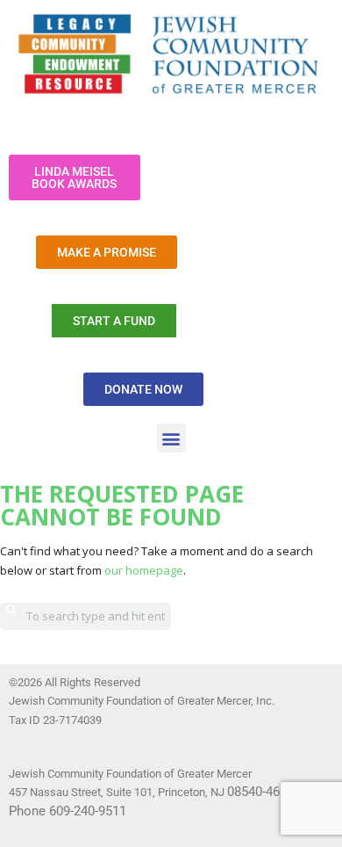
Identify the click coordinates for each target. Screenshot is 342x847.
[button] (171, 438)
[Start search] (11, 611)
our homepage (143, 570)
